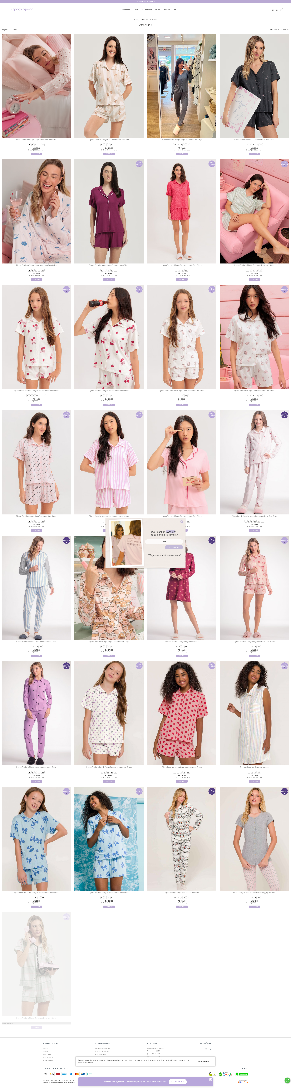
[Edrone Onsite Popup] (145, 544)
